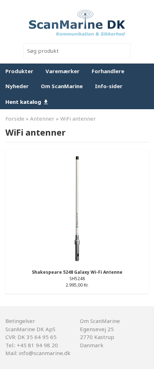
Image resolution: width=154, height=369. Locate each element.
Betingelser (20, 320)
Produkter (19, 71)
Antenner (42, 118)
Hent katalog (24, 101)
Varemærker (62, 71)
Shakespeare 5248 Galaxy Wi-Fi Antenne (77, 272)
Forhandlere (108, 71)
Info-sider (108, 86)
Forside (14, 118)
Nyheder (17, 86)
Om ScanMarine (62, 86)
